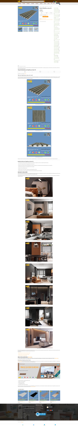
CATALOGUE (32, 3)
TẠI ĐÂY (25, 73)
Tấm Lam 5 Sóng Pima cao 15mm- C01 (21, 401)
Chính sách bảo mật (38, 409)
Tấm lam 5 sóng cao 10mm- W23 (53, 401)
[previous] (19, 16)
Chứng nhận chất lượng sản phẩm (39, 406)
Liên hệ (48, 3)
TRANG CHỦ (19, 3)
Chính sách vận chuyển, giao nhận (39, 408)
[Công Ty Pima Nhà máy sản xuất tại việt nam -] (19, 1)
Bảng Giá (41, 3)
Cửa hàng (43, 6)
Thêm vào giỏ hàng (45, 16)
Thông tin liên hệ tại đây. (33, 386)
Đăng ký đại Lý (37, 411)
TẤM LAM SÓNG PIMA (47, 6)
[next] (37, 16)
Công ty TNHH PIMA (20, 361)
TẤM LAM (41, 19)
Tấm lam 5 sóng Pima (47, 19)
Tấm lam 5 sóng (43, 19)
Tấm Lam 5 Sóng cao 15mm (43, 18)
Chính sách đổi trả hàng (38, 410)
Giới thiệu (24, 3)
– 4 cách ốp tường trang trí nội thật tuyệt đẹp (22, 355)
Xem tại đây (30, 357)
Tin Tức (45, 3)
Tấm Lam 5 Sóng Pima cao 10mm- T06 (32, 401)
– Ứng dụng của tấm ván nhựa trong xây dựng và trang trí (23, 354)
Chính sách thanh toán (38, 407)
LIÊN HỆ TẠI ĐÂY (56, 358)
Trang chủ (40, 6)
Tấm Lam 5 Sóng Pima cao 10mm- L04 (42, 401)
